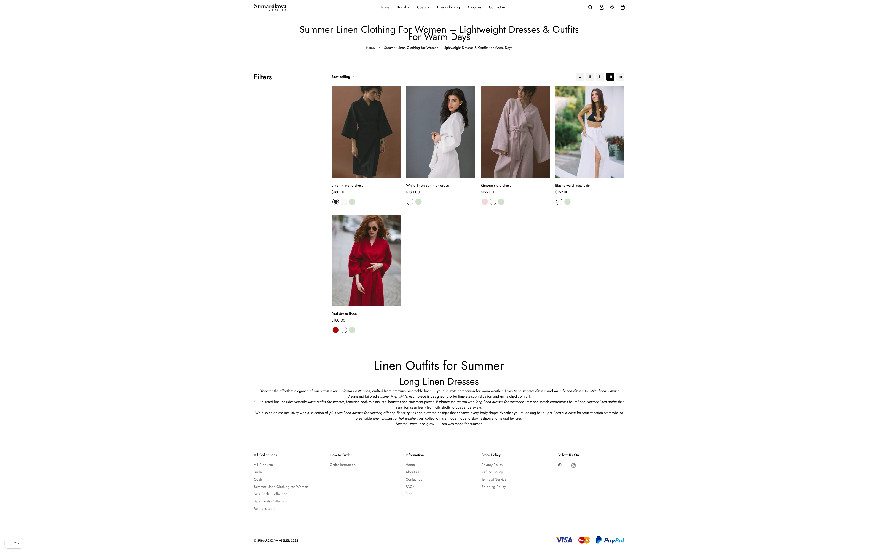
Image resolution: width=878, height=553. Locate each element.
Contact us (497, 7)
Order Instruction (343, 464)
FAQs (410, 486)
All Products (263, 464)
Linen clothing (448, 7)
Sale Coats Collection (270, 501)
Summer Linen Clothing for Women (281, 486)
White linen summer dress (427, 185)
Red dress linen (344, 313)
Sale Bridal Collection (270, 494)
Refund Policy (492, 472)
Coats (421, 7)
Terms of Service (494, 479)
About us (474, 7)
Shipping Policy (494, 486)
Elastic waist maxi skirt (572, 185)
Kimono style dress (496, 185)
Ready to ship (264, 508)
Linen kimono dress (347, 185)
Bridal (401, 7)
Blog (409, 494)
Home (384, 7)
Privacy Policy (492, 464)
